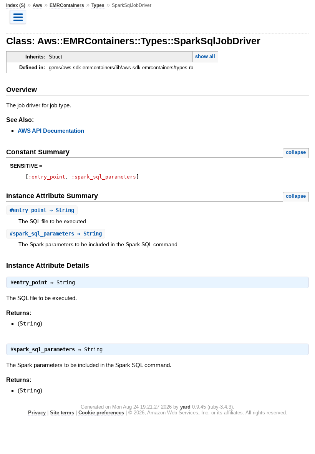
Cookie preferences (101, 413)
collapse (296, 152)
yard (185, 407)
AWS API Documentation (51, 130)
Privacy (37, 413)
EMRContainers (67, 5)
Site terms (62, 413)
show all (205, 56)
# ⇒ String (42, 210)
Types (97, 5)
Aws (37, 5)
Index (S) (15, 5)
